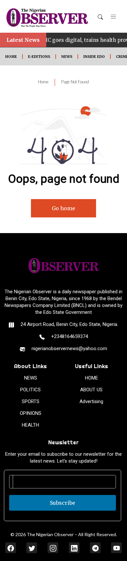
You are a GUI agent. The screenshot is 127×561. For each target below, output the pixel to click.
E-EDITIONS (39, 56)
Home (43, 81)
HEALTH (30, 425)
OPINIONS (30, 413)
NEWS (66, 56)
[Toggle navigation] (113, 16)
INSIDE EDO (94, 56)
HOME (11, 56)
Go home (63, 208)
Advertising (91, 401)
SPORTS (30, 401)
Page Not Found (75, 81)
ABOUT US (91, 390)
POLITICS (30, 390)
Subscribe (62, 503)
